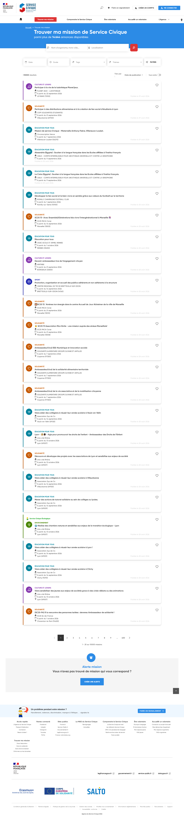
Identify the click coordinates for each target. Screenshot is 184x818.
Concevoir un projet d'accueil (161, 724)
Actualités (86, 727)
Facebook (43, 724)
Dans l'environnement (22, 749)
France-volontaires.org (62, 735)
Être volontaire (110, 19)
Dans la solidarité (22, 746)
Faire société (115, 735)
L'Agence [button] (163, 19)
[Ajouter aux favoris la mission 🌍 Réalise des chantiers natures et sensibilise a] (157, 520)
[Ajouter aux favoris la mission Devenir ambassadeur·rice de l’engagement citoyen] (157, 259)
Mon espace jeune (140, 730)
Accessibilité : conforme (89, 809)
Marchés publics (145, 806)
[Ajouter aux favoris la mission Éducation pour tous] (157, 237)
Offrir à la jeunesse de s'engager (115, 730)
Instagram (43, 730)
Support (169, 806)
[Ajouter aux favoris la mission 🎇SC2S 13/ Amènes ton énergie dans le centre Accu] (157, 302)
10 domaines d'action (140, 727)
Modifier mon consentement (105, 806)
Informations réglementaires (127, 806)
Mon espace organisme (161, 730)
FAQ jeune (140, 732)
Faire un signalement (150, 711)
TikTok (43, 735)
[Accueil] (21, 20)
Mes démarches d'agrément (161, 727)
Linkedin (43, 727)
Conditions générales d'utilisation (23, 806)
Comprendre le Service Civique (79, 19)
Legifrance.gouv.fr (63, 732)
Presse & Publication (22, 727)
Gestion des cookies (85, 806)
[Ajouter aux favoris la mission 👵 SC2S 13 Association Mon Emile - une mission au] (157, 324)
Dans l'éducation (22, 743)
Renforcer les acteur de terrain (115, 732)
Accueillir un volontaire (137, 19)
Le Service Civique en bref (115, 724)
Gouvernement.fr (62, 730)
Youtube (43, 732)
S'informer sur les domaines (22, 751)
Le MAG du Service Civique (86, 721)
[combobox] (109, 47)
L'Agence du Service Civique (22, 724)
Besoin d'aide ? (22, 732)
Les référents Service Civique (115, 727)
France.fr (63, 724)
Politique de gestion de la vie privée (64, 806)
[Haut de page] (176, 691)
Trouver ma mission (46, 19)
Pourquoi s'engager (140, 724)
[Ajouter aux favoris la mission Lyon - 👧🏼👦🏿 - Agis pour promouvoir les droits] (157, 432)
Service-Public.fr (63, 727)
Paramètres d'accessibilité (181, 19)
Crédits (103, 809)
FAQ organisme (161, 732)
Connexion (22, 730)
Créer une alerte (92, 682)
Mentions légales (43, 806)
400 (123, 638)
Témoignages (86, 724)
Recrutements (158, 806)
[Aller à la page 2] (129, 638)
